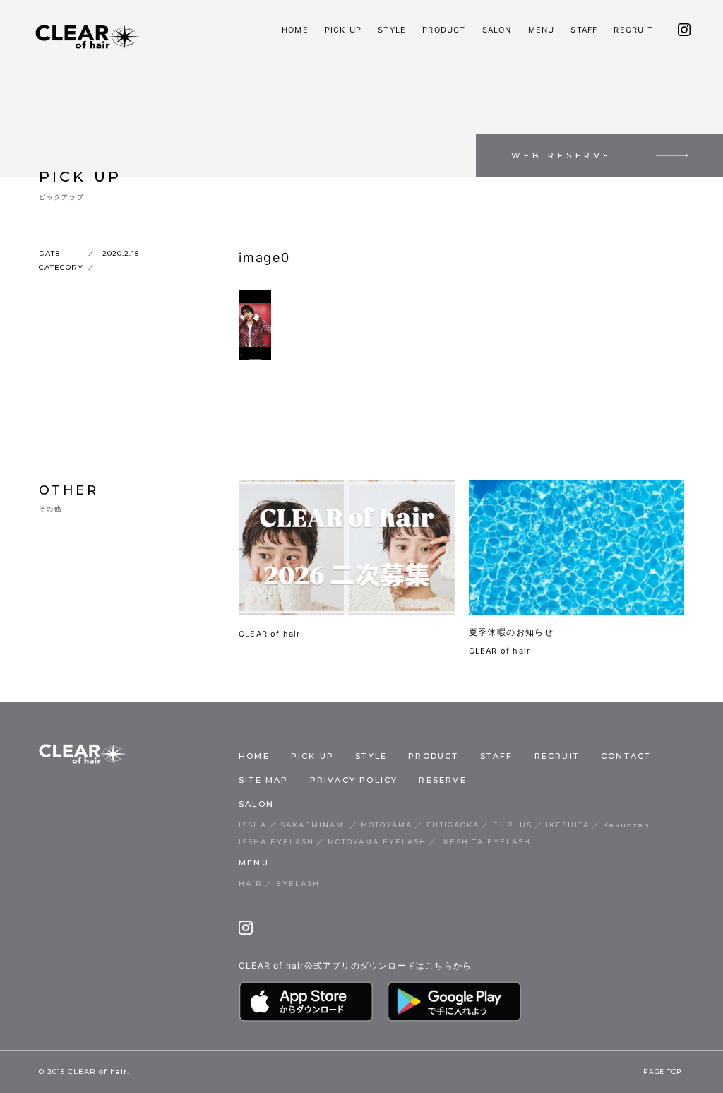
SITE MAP (264, 780)
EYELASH (298, 883)
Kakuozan (626, 824)
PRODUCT (443, 30)
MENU (541, 30)
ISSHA (253, 824)
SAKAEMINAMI (313, 824)
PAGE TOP (662, 1072)
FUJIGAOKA (452, 824)
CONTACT (626, 756)
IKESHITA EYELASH (485, 841)
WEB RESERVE (561, 155)
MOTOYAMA (386, 824)
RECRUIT (633, 30)
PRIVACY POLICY (354, 780)
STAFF (583, 30)
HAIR (251, 883)
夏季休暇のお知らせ (511, 632)
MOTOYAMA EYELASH (377, 841)
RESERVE (442, 780)
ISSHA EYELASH (276, 841)
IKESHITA (568, 824)
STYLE (392, 30)
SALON (497, 30)
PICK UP (312, 756)
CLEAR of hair (270, 634)
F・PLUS (512, 824)
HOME (295, 30)
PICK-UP (343, 30)
